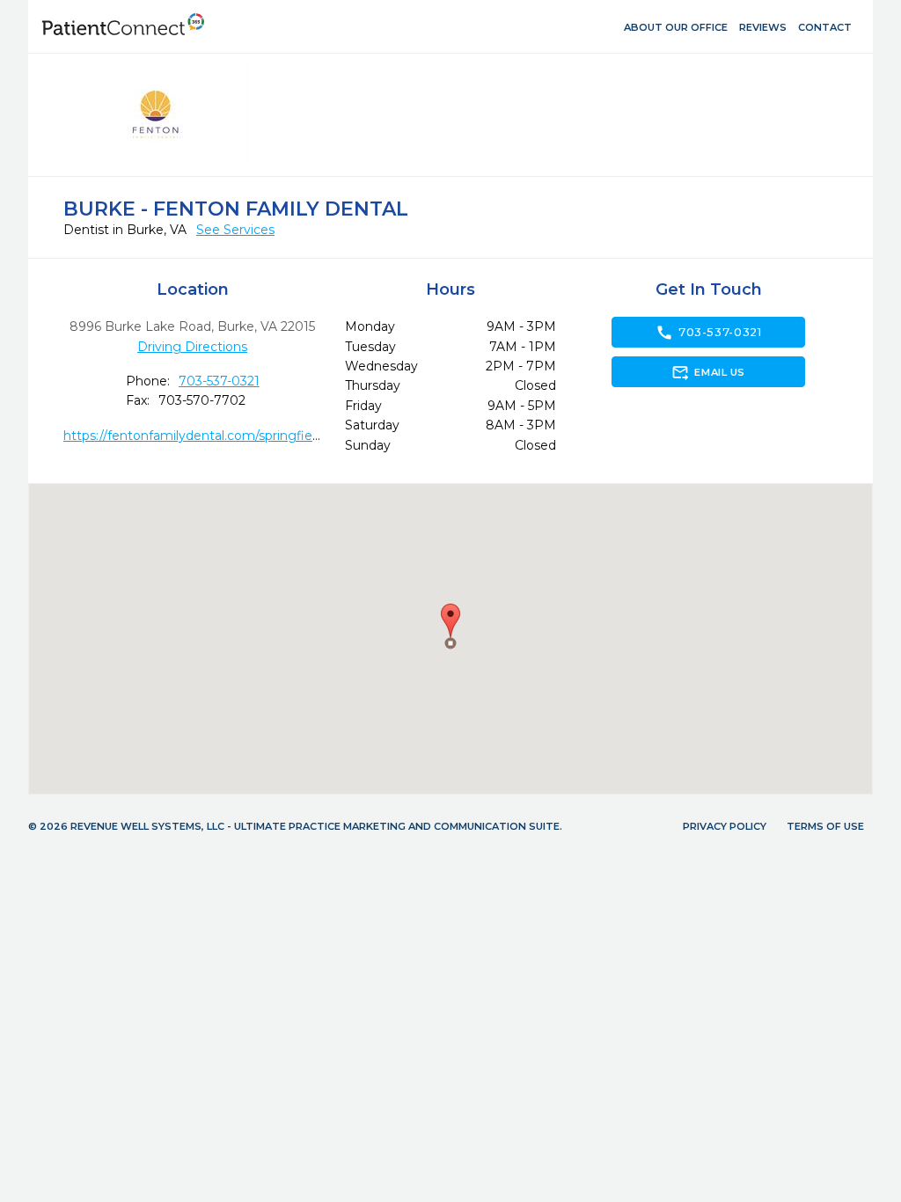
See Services (235, 230)
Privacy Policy (724, 826)
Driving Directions (192, 347)
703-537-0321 (219, 381)
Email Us (707, 372)
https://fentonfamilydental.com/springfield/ (195, 435)
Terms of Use (825, 826)
